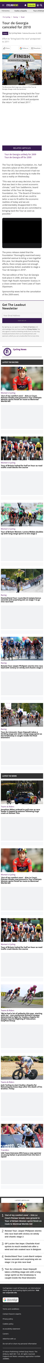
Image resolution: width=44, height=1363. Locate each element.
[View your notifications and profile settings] (25, 5)
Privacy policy (8, 1319)
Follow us (25, 48)
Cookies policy (8, 1324)
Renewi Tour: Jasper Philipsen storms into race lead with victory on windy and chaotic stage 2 (23, 1234)
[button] (41, 5)
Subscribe (31, 5)
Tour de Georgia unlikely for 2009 (20, 154)
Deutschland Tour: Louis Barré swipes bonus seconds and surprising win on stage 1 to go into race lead (23, 1259)
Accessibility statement (11, 1329)
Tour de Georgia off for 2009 (18, 157)
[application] (22, 232)
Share (8, 48)
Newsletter (37, 48)
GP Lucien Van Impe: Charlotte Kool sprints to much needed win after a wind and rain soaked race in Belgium (23, 1246)
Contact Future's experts (12, 1314)
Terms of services (29, 327)
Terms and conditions (11, 1309)
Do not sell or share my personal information (20, 1344)
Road (22, 17)
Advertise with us (9, 1339)
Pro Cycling (6, 17)
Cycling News (16, 33)
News (5, 33)
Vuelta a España (20, 11)
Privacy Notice (32, 329)
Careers (6, 1334)
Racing (15, 17)
